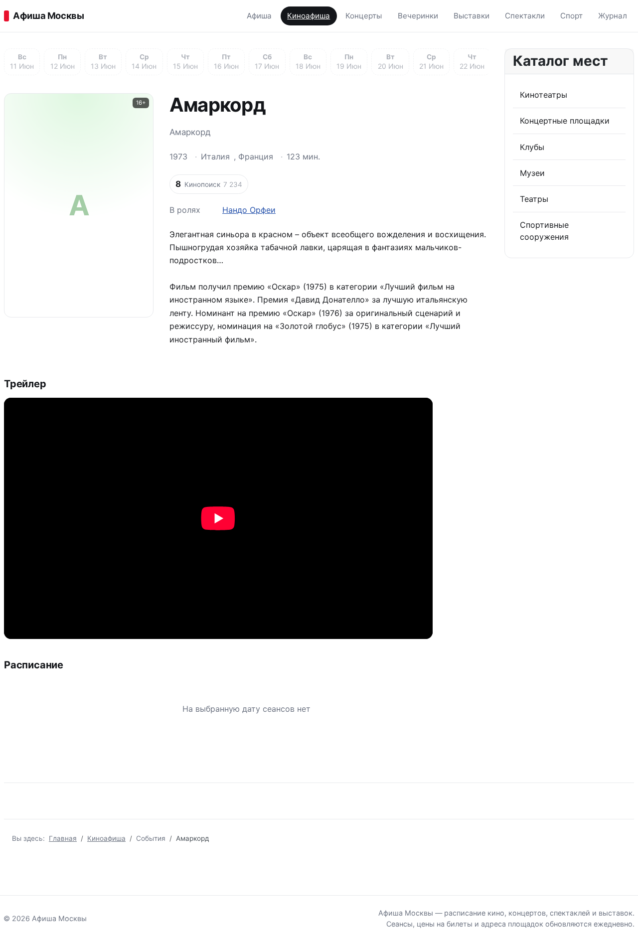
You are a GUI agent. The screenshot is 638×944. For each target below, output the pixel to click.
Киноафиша (308, 15)
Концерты (363, 15)
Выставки (471, 15)
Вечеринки (418, 15)
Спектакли (525, 15)
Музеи (532, 173)
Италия (215, 156)
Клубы (532, 147)
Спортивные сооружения (544, 231)
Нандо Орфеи (249, 210)
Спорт (571, 15)
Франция (255, 156)
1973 (178, 156)
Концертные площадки (565, 121)
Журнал (612, 15)
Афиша (259, 15)
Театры (534, 199)
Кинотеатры (543, 95)
